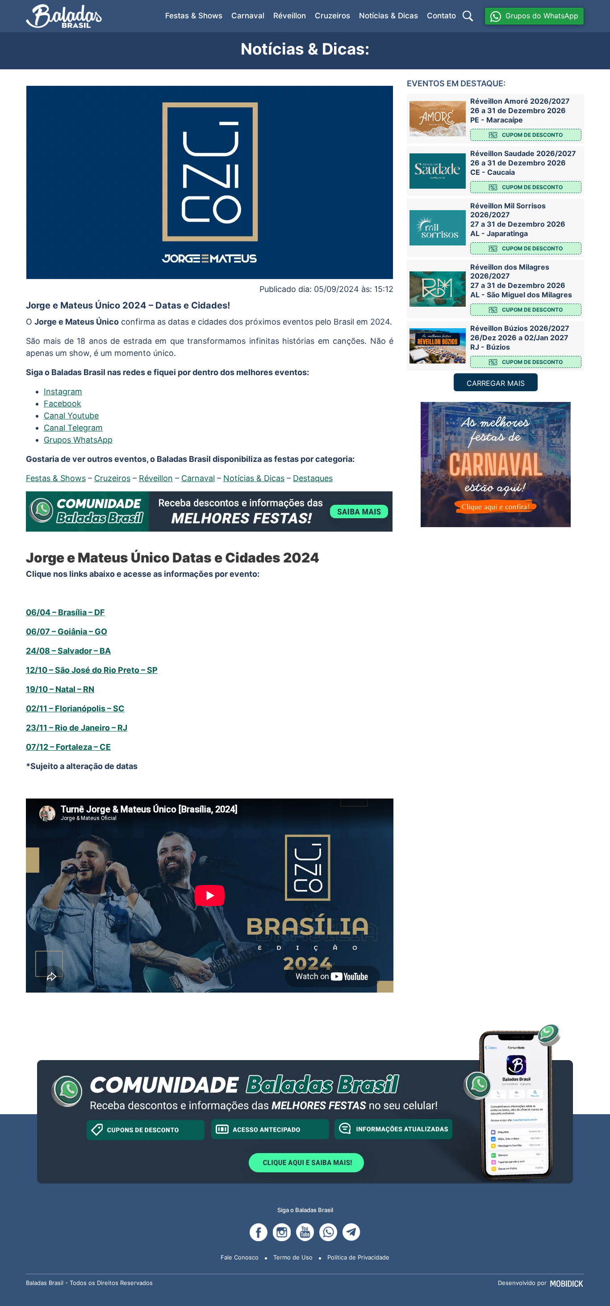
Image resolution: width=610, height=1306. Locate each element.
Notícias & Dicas (388, 15)
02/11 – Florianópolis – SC (75, 708)
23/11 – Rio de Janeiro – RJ (76, 727)
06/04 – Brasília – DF (65, 612)
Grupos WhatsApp (78, 439)
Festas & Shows (193, 15)
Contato (441, 15)
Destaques (313, 478)
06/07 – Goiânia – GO (66, 631)
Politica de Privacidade (358, 1257)
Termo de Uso (293, 1257)
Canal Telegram (73, 427)
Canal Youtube (71, 415)
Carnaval (247, 15)
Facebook (62, 403)
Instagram (63, 391)
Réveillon (289, 15)
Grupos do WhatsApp (542, 15)
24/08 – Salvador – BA (68, 650)
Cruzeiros (332, 15)
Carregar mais (496, 383)
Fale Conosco (240, 1257)
